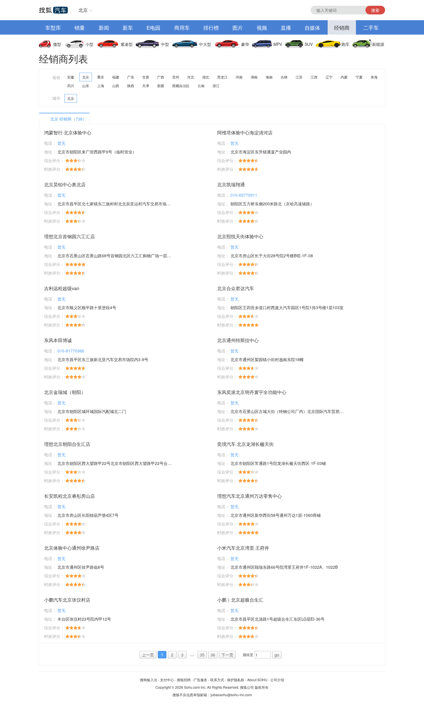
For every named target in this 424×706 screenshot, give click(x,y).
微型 (57, 44)
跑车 (346, 44)
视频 (262, 27)
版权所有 (262, 687)
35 (202, 655)
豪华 (245, 44)
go (277, 655)
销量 (79, 27)
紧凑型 (127, 44)
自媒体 (312, 27)
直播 (286, 27)
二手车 (371, 27)
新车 (128, 27)
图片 (237, 27)
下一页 (227, 655)
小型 (89, 44)
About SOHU (257, 679)
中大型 (205, 44)
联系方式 (217, 679)
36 (213, 655)
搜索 (375, 10)
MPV (277, 44)
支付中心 (167, 679)
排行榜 (211, 27)
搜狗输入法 (148, 679)
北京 (83, 10)
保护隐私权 (235, 679)
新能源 (378, 44)
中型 (165, 44)
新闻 (104, 27)
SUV (309, 44)
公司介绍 (277, 679)
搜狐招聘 (184, 679)
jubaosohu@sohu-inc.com (231, 694)
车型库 (53, 27)
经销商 (342, 27)
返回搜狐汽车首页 (53, 10)
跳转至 (248, 654)
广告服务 (200, 679)
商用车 (182, 27)
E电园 (153, 27)
